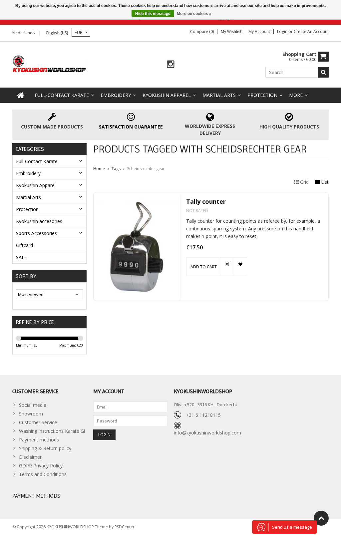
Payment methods (39, 439)
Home (99, 168)
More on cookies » (194, 13)
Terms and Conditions (43, 474)
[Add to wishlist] (240, 267)
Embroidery (116, 95)
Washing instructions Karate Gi (52, 431)
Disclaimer (30, 457)
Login (282, 31)
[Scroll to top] (321, 518)
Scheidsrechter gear (146, 168)
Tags (116, 168)
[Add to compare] (227, 267)
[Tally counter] (137, 246)
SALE (21, 257)
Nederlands (23, 33)
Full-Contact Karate (62, 95)
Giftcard (24, 245)
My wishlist (231, 31)
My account (259, 31)
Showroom (31, 413)
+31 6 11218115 (203, 415)
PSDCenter (125, 527)
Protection (262, 95)
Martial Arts (219, 95)
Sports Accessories (36, 233)
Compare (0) (202, 31)
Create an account (311, 31)
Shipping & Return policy (45, 448)
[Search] (323, 72)
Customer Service (38, 422)
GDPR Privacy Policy (41, 465)
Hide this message (152, 13)
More (296, 95)
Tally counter (206, 201)
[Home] (21, 95)
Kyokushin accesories (39, 221)
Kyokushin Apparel (167, 95)
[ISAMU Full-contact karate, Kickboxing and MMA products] (49, 63)
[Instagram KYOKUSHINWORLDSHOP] (171, 64)
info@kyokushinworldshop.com (207, 432)
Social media (32, 405)
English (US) (57, 33)
